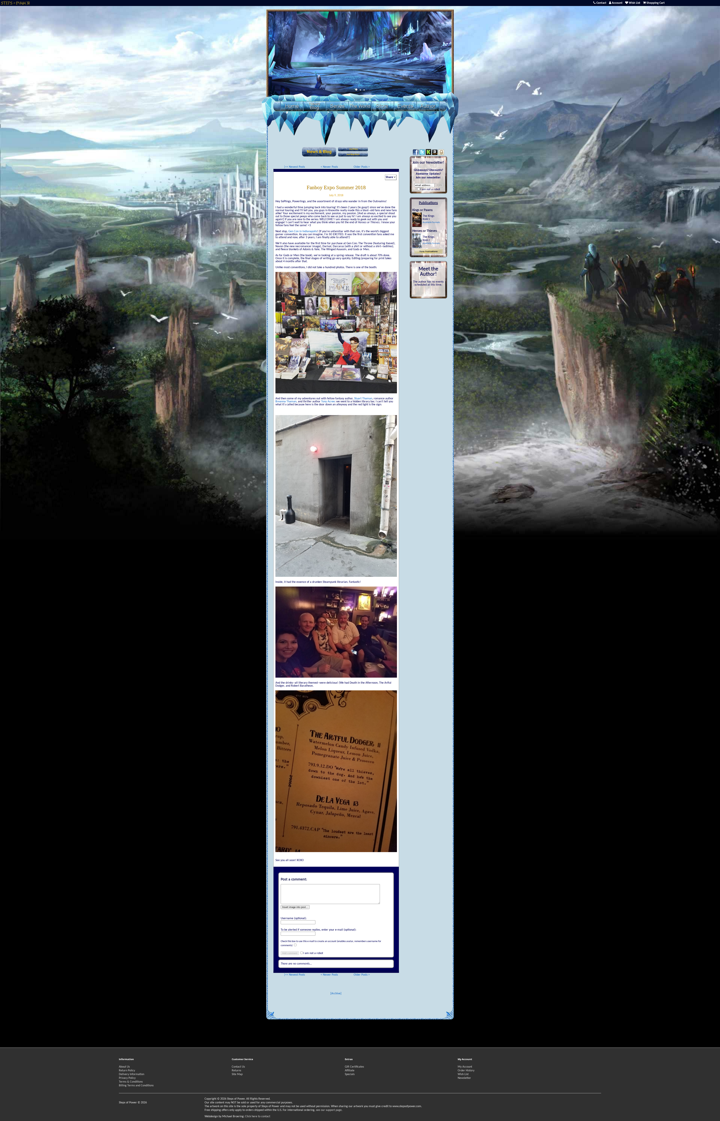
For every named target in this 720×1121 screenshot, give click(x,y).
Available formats (431, 222)
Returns (236, 1070)
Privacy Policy (127, 1078)
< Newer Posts (329, 166)
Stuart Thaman (363, 398)
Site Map (237, 1074)
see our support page (329, 1110)
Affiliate (349, 1070)
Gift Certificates (354, 1066)
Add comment (289, 953)
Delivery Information (131, 1074)
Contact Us (238, 1066)
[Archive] (335, 993)
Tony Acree (328, 401)
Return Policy (127, 1070)
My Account (465, 1066)
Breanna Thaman (285, 401)
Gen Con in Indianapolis (302, 231)
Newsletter (464, 1078)
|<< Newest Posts (294, 166)
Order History (466, 1070)
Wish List (463, 1074)
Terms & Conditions (131, 1081)
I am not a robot (313, 953)
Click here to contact (257, 1116)
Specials (350, 1074)
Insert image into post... (295, 907)
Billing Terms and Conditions (136, 1085)
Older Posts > (362, 166)
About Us (124, 1066)
